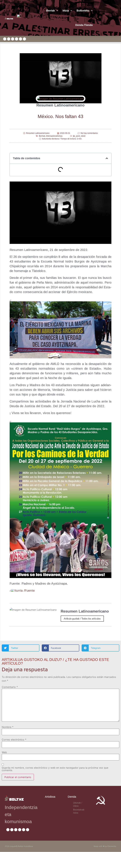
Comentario (10, 687)
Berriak (50, 10)
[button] (107, 158)
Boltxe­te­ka (83, 10)
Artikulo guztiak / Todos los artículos (82, 618)
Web (4, 752)
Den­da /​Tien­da (84, 25)
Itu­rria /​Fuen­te (24, 590)
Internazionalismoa (54, 136)
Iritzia (66, 10)
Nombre (7, 727)
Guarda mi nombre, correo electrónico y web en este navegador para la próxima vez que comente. (55, 768)
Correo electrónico (14, 739)
